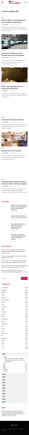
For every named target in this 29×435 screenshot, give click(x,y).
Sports (3, 340)
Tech (2, 343)
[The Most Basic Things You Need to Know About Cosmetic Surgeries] (14, 170)
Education (4, 297)
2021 (3, 385)
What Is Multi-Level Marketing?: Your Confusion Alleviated (13, 21)
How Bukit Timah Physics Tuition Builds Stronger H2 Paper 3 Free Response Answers (18, 237)
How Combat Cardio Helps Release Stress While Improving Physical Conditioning (18, 226)
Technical (9, 415)
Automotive (4, 287)
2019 (3, 391)
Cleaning (4, 413)
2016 (3, 399)
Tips (2, 345)
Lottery (3, 328)
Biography (4, 290)
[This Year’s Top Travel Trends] (14, 108)
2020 (3, 388)
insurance (4, 324)
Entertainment (5, 300)
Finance (3, 302)
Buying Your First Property (11, 151)
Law (2, 326)
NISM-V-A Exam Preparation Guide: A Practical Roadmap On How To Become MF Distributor (19, 208)
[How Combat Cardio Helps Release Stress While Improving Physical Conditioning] (5, 226)
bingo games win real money (11, 411)
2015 (3, 402)
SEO (2, 336)
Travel (3, 348)
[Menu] (2, 2)
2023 (3, 380)
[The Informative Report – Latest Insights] (14, 2)
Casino (3, 295)
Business (3, 292)
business (20, 411)
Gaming (3, 312)
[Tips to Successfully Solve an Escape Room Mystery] (14, 74)
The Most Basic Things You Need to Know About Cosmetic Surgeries (14, 183)
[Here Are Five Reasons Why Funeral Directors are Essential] (14, 41)
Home (3, 316)
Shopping (3, 338)
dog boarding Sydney (16, 413)
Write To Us (14, 425)
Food (2, 304)
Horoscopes (4, 319)
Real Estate (4, 333)
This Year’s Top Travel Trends (12, 120)
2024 (3, 377)
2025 (3, 374)
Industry (3, 321)
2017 (3, 396)
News (2, 331)
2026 (3, 354)
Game (3, 309)
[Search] (27, 2)
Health (3, 314)
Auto (3, 411)
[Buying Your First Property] (14, 139)
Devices (8, 413)
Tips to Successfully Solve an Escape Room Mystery (12, 87)
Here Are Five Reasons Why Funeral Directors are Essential (12, 54)
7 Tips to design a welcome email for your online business (19, 216)
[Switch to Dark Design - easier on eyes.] (24, 2)
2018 (3, 394)
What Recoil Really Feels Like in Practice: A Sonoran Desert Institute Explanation (12, 271)
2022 (3, 382)
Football (3, 307)
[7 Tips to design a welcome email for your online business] (5, 218)
